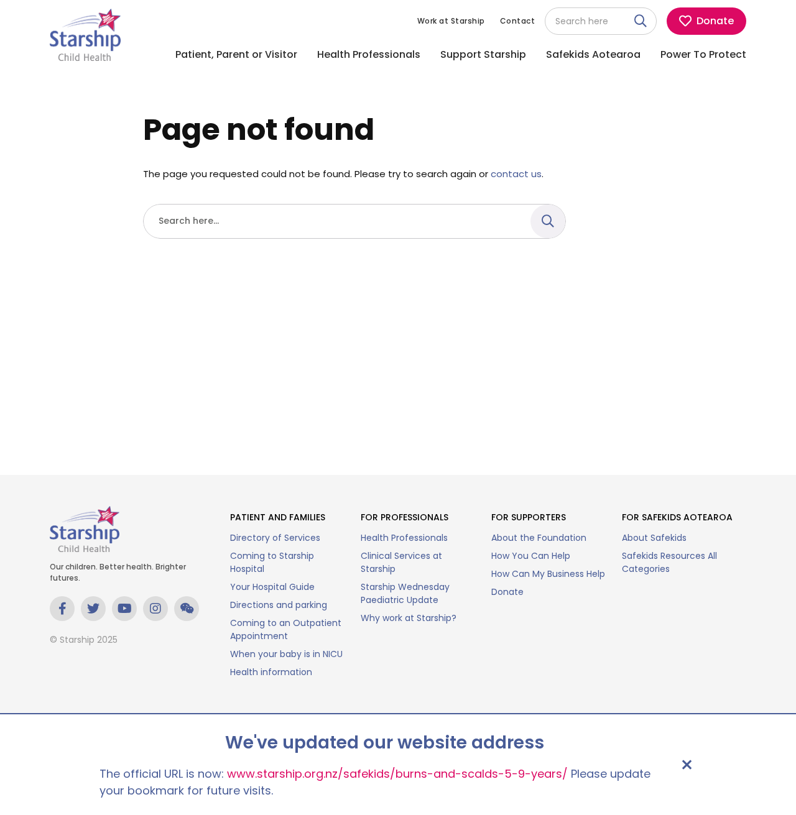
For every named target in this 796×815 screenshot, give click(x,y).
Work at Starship (451, 21)
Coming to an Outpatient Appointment (285, 629)
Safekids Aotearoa (593, 54)
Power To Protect (703, 54)
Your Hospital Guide (272, 587)
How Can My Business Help (548, 574)
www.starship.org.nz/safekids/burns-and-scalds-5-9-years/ (397, 773)
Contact (517, 21)
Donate (507, 592)
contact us (516, 173)
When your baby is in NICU (286, 654)
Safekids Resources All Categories (669, 562)
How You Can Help (530, 556)
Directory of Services (275, 538)
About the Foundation (538, 538)
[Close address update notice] (686, 765)
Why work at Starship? (408, 618)
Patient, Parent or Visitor (236, 54)
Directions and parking (278, 605)
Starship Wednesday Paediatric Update (405, 593)
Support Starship (483, 54)
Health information (271, 672)
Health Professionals (368, 54)
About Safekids (654, 538)
